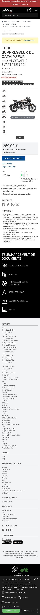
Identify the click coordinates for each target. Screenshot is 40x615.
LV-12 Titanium (7, 368)
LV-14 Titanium (7, 332)
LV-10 (4, 353)
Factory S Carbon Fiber (9, 396)
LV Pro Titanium (7, 390)
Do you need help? (9, 167)
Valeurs (4, 478)
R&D (3, 480)
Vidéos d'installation (8, 514)
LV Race (4, 401)
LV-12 (4, 364)
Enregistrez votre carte (9, 519)
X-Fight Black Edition (8, 429)
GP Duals (5, 403)
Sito (3, 441)
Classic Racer (6, 407)
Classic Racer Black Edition (10, 409)
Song (3, 459)
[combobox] (35, 579)
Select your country (19, 4)
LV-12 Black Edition (8, 366)
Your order (5, 516)
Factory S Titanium (8, 398)
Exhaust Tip (5, 437)
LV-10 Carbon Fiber (8, 360)
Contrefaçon (6, 489)
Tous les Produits (7, 448)
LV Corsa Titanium (8, 351)
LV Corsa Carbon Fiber (9, 349)
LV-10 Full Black (7, 358)
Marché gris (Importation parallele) (13, 491)
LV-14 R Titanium (7, 338)
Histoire (4, 474)
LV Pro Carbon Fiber (8, 388)
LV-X (3, 414)
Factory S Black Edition (9, 394)
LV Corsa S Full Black (8, 343)
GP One (4, 405)
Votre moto (15, 22)
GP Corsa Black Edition (9, 418)
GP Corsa (5, 416)
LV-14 (4, 328)
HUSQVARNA (27, 22)
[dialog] (20, 595)
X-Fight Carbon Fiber (8, 431)
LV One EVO (6, 375)
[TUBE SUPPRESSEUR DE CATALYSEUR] (4, 91)
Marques (5, 476)
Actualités (5, 467)
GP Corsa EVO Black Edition (11, 424)
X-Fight (4, 426)
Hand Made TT (6, 433)
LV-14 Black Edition (8, 330)
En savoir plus (6, 539)
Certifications (6, 482)
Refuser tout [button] (29, 611)
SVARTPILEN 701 (11, 24)
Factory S (5, 392)
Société (4, 471)
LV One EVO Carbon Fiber (10, 379)
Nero (3, 381)
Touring (4, 439)
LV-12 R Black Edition (9, 373)
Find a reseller (7, 163)
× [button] (37, 578)
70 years (4, 484)
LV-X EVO (5, 411)
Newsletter (5, 521)
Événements (6, 469)
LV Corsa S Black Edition (10, 341)
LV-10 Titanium (7, 362)
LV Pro (4, 383)
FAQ (3, 512)
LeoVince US (29, 40)
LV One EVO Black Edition (10, 377)
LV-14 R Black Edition (9, 336)
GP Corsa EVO (6, 422)
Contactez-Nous (7, 501)
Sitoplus (4, 444)
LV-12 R (4, 371)
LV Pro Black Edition (8, 386)
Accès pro (5, 493)
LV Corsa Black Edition (9, 347)
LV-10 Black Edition (8, 356)
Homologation (6, 510)
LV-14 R (4, 334)
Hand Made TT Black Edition (11, 435)
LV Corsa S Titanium (8, 345)
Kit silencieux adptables (9, 446)
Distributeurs (6, 486)
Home (6, 22)
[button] (20, 606)
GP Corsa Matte (7, 420)
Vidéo (3, 456)
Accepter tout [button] (11, 611)
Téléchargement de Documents (13, 34)
